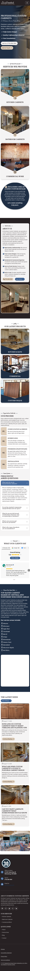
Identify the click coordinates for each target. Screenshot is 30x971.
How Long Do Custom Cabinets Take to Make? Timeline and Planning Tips (14, 726)
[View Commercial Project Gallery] (15, 364)
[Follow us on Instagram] (5, 908)
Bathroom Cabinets (15, 139)
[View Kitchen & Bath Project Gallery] (15, 339)
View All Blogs (5, 701)
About (3, 929)
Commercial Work (15, 176)
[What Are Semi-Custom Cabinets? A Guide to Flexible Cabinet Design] (15, 752)
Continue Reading (9, 739)
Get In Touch (6, 48)
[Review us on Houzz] (16, 908)
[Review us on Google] (9, 908)
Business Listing (11, 964)
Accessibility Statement (6, 952)
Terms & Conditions (5, 960)
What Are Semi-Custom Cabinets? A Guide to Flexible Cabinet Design (13, 768)
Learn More (20, 279)
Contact (4, 938)
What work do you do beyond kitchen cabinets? (9, 483)
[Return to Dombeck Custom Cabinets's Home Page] (15, 863)
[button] (1, 570)
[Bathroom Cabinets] (15, 120)
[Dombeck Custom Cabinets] (8, 3)
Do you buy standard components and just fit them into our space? (11, 508)
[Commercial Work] (15, 157)
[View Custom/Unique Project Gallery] (15, 389)
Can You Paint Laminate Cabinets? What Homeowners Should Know (14, 811)
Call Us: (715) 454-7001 (9, 43)
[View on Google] (4, 565)
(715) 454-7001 (8, 279)
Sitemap (3, 949)
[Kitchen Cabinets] (15, 83)
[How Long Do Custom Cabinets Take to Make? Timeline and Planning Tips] (15, 711)
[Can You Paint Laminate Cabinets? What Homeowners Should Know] (15, 794)
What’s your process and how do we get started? (9, 521)
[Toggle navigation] (27, 2)
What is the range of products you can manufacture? (10, 528)
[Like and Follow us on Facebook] (2, 908)
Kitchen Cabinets (15, 102)
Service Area (5, 932)
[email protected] (9, 885)
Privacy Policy (4, 956)
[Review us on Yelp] (12, 908)
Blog (3, 935)
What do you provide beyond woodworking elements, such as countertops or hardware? (10, 515)
